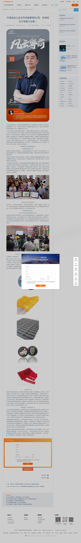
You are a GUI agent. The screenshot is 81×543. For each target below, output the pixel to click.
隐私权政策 (52, 281)
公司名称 (27, 266)
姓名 (26, 271)
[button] (58, 255)
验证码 (48, 276)
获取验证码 (42, 278)
